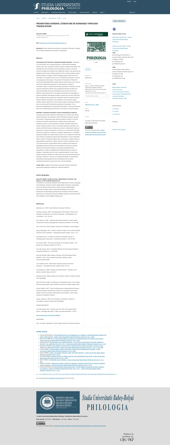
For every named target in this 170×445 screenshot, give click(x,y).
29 (83, 374)
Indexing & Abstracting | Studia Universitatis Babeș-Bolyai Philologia (121, 39)
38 (99, 374)
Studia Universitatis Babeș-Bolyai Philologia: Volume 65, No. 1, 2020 (74, 337)
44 (109, 374)
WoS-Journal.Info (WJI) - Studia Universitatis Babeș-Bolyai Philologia (121, 48)
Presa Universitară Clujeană (120, 92)
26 (77, 374)
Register (129, 1)
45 (111, 374)
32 (88, 374)
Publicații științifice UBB (119, 98)
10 (49, 374)
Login (134, 1)
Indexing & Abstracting (58, 12)
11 (51, 374)
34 (92, 374)
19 (65, 374)
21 (69, 374)
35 (93, 374)
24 (74, 374)
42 (106, 374)
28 (81, 374)
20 (67, 374)
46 (113, 374)
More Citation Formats (92, 96)
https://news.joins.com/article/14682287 (48, 315)
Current (36, 12)
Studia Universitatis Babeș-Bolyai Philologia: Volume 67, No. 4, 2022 (60, 340)
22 (70, 374)
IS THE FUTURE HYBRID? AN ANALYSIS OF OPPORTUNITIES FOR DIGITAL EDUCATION (78, 338)
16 (60, 374)
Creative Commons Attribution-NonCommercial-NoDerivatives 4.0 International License (95, 132)
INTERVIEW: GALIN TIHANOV (58, 360)
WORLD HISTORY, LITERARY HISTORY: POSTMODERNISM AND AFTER (72, 356)
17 (62, 374)
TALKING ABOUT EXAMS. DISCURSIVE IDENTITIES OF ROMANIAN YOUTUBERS (72, 349)
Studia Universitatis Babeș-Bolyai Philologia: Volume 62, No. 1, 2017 (86, 344)
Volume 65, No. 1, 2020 (54, 18)
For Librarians (116, 114)
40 (102, 374)
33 (90, 374)
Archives (94, 12)
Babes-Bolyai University (119, 87)
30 (85, 374)
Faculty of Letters (117, 89)
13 (54, 374)
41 (104, 374)
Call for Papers (72, 12)
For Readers (115, 109)
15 (58, 374)
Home (38, 18)
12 (53, 374)
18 (63, 374)
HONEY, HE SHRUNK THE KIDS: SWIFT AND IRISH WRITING (66, 353)
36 (95, 374)
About (102, 12)
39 (100, 374)
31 (86, 374)
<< (37, 374)
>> (116, 374)
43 (108, 374)
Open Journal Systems (119, 129)
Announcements (84, 12)
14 (56, 374)
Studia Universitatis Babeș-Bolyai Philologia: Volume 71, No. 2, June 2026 (81, 347)
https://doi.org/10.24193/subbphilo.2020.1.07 (53, 43)
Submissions (45, 12)
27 (79, 374)
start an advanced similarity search (54, 378)
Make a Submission (119, 21)
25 (76, 374)
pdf (88, 69)
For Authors (115, 111)
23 (72, 374)
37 (97, 374)
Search (133, 12)
